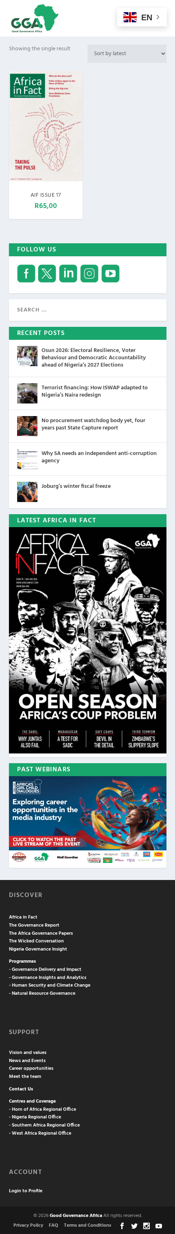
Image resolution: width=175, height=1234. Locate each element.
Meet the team (25, 1077)
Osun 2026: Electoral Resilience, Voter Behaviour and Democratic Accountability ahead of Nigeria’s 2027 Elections (94, 358)
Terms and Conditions (87, 1225)
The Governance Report (34, 925)
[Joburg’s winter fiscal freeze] (27, 492)
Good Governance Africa (76, 1216)
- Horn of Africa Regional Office (42, 1109)
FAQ (53, 1225)
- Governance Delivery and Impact (45, 970)
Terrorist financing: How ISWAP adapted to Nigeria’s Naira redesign (95, 391)
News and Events (27, 1061)
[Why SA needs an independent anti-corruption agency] (27, 459)
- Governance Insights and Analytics (47, 978)
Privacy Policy (28, 1225)
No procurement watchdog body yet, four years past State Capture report (93, 424)
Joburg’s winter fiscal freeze (76, 486)
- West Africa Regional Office (40, 1133)
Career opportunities (31, 1068)
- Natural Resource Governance (42, 993)
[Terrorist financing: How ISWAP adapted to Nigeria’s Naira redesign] (27, 393)
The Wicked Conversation (36, 941)
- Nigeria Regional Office (35, 1117)
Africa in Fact (23, 917)
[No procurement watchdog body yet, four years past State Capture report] (27, 426)
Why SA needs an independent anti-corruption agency (99, 457)
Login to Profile (25, 1191)
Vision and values (27, 1053)
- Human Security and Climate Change (49, 985)
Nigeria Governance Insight (38, 949)
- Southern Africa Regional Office (44, 1125)
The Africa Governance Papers (41, 933)
